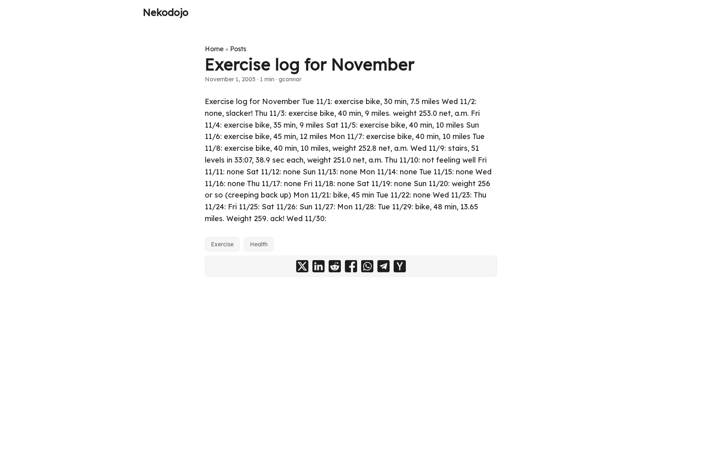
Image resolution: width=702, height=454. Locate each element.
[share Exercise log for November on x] (302, 266)
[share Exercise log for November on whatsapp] (367, 266)
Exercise (222, 244)
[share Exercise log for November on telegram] (383, 266)
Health (259, 244)
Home (214, 49)
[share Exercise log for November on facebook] (351, 266)
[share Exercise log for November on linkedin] (318, 266)
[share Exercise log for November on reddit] (335, 266)
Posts (238, 49)
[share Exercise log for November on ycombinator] (400, 266)
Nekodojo (165, 12)
